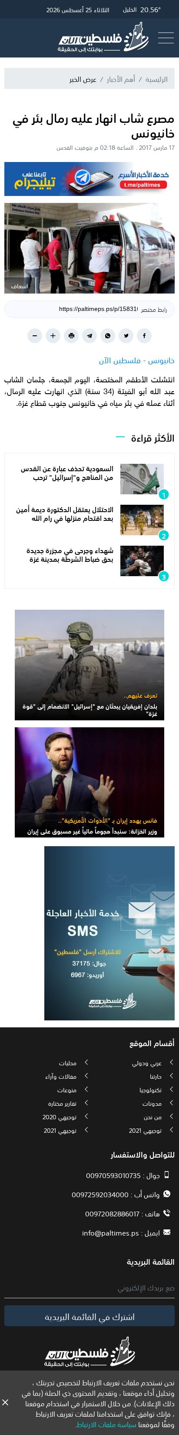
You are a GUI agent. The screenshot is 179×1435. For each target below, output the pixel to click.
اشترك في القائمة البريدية (90, 1315)
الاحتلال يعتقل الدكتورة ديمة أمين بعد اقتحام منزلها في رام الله (64, 513)
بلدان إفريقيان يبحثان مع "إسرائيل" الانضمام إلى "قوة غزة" (90, 709)
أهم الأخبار (121, 78)
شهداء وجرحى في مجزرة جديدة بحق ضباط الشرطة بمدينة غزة (70, 554)
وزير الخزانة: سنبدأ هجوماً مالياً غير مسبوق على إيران (92, 830)
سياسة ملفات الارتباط (106, 1424)
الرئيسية (157, 78)
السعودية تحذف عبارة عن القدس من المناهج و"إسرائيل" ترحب (67, 472)
